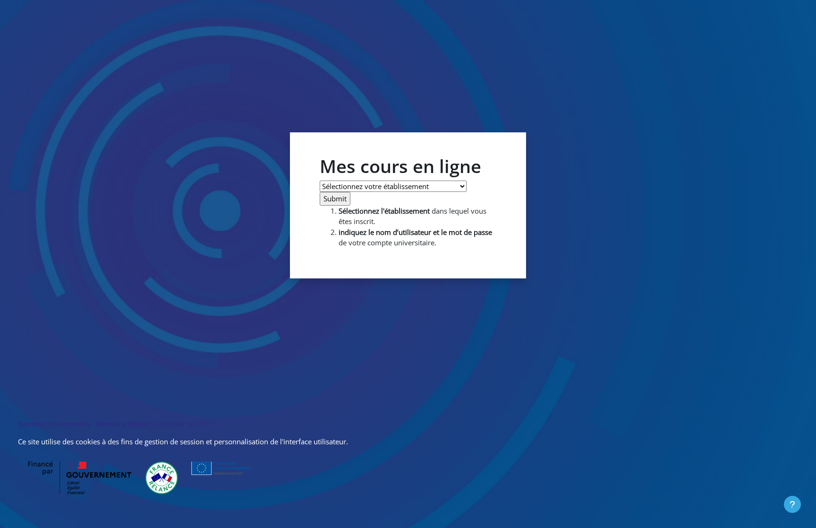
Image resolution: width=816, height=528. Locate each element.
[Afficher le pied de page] (792, 504)
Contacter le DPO (181, 423)
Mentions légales (123, 423)
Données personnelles (56, 423)
